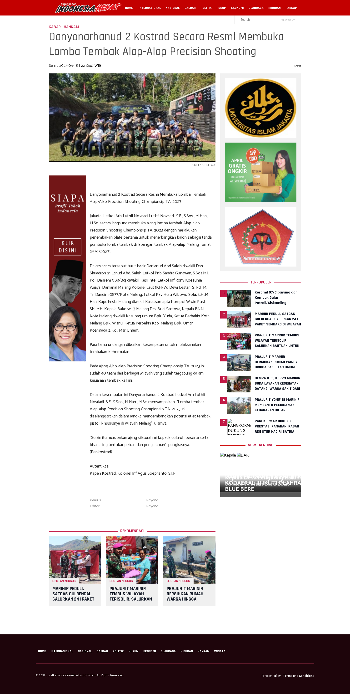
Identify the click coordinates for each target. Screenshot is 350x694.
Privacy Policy (271, 676)
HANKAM (291, 8)
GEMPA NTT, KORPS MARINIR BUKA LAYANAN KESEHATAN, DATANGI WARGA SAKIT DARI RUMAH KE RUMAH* (277, 386)
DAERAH (190, 8)
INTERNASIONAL (150, 8)
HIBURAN (274, 8)
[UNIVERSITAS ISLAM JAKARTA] (260, 136)
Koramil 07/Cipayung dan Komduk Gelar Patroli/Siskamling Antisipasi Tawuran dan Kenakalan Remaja (276, 303)
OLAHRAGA (256, 8)
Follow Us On (288, 20)
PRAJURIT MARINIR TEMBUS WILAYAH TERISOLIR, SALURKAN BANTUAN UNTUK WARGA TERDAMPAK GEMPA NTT (131, 602)
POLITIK (206, 8)
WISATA (219, 651)
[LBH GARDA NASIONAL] (260, 265)
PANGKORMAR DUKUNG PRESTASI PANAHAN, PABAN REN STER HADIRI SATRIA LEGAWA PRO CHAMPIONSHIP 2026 (277, 432)
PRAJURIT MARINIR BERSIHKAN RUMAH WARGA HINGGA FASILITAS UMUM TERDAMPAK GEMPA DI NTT (188, 602)
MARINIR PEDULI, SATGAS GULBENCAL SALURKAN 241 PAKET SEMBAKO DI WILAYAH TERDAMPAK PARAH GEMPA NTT (73, 602)
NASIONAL (173, 8)
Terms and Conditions (298, 676)
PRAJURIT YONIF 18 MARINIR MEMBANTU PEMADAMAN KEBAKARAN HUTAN (277, 405)
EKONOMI (237, 8)
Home (129, 8)
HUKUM (221, 8)
